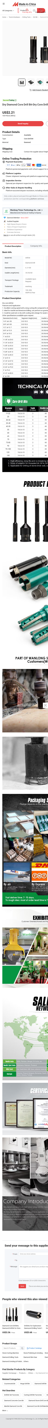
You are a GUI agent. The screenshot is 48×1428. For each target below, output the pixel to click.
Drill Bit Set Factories (11, 1395)
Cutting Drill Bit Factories (33, 1395)
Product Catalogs (35, 1348)
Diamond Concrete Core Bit (14, 1400)
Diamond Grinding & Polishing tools (13, 1361)
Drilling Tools (26, 17)
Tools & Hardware (14, 17)
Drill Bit (35, 17)
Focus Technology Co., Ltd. (29, 1419)
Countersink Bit (9, 1383)
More (4, 1410)
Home (4, 17)
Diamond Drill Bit (40, 1383)
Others (26, 1361)
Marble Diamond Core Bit (13, 1406)
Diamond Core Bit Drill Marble (37, 1406)
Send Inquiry (23, 123)
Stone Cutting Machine (10, 1353)
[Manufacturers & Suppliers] (24, 4)
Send (22, 1286)
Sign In (5, 235)
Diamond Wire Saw (30, 1357)
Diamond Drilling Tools (10, 1357)
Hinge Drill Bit (25, 1383)
